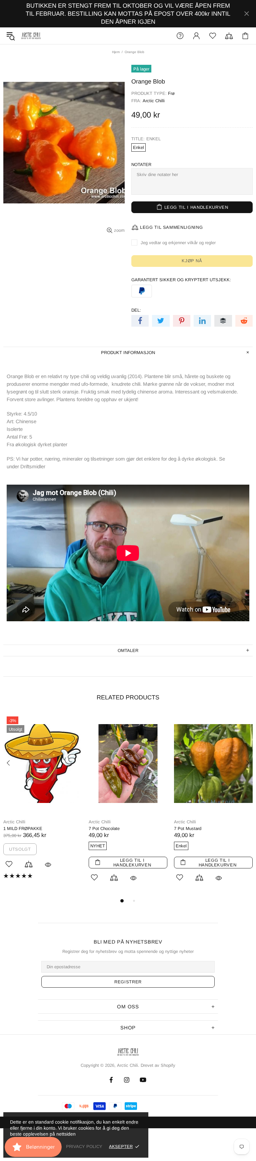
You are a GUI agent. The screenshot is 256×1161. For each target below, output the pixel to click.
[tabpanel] (42, 800)
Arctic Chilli (154, 100)
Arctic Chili (31, 35)
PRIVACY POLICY (84, 1146)
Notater (141, 164)
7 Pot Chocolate (104, 828)
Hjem (116, 52)
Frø (171, 93)
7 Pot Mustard (187, 828)
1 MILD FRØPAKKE (22, 828)
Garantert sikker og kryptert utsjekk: (181, 279)
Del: (136, 310)
